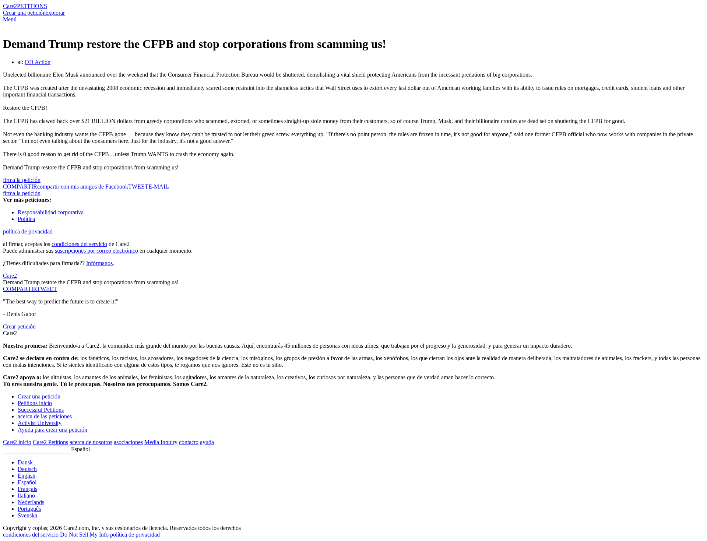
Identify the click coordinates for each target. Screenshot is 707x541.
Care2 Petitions (50, 442)
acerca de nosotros (91, 442)
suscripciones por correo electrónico (96, 250)
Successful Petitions (41, 410)
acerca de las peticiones (45, 416)
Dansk (25, 462)
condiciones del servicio (79, 244)
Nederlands (31, 502)
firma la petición (22, 180)
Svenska (27, 515)
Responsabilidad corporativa (51, 212)
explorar (55, 13)
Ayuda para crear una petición (52, 429)
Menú (10, 19)
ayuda (207, 442)
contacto (188, 442)
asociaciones (128, 442)
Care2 (10, 6)
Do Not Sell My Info (84, 534)
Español (80, 449)
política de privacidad (28, 231)
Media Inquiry (160, 442)
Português (29, 509)
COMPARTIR (20, 289)
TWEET (138, 186)
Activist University (39, 423)
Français (27, 489)
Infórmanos (99, 263)
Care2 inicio (17, 442)
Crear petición (19, 326)
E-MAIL (158, 186)
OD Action (37, 62)
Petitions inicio (35, 403)
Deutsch (27, 469)
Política (26, 219)
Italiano (26, 495)
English (26, 476)
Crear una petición (24, 13)
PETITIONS (32, 6)
